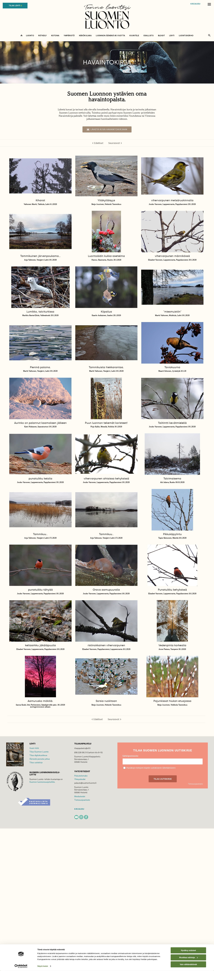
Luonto (30, 36)
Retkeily (42, 36)
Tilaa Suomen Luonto (39, 751)
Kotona (55, 36)
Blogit (161, 36)
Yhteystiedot (79, 779)
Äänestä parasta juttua (39, 758)
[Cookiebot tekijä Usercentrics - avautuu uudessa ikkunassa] (21, 966)
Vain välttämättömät (188, 964)
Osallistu (148, 36)
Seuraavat (114, 143)
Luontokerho (186, 36)
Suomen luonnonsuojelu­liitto (42, 781)
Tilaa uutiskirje (36, 762)
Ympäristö (69, 36)
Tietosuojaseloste (82, 799)
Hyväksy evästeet (188, 950)
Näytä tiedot (42, 966)
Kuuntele (134, 36)
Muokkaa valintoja (187, 957)
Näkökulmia (85, 36)
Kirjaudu (195, 4)
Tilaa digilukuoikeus (38, 755)
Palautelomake (81, 775)
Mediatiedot (79, 796)
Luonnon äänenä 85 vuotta (110, 36)
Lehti (171, 36)
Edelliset (98, 143)
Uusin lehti (34, 747)
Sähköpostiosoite (130, 756)
